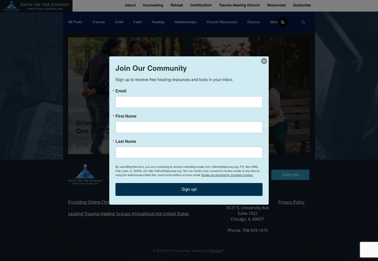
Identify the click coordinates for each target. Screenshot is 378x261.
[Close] (264, 61)
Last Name (125, 141)
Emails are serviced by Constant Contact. (227, 175)
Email (120, 91)
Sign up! (189, 189)
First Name (126, 116)
